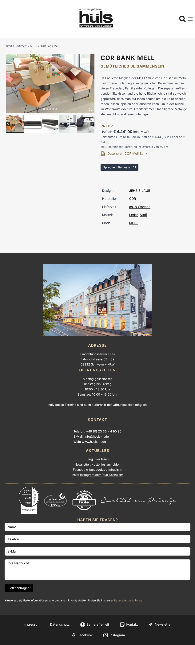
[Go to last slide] (8, 124)
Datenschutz (60, 624)
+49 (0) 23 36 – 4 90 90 (103, 431)
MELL (133, 223)
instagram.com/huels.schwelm (102, 475)
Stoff (143, 215)
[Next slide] (92, 124)
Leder (133, 215)
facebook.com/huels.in (105, 469)
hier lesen (102, 459)
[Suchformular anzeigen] (182, 19)
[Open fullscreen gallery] (90, 109)
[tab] (44, 109)
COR (132, 199)
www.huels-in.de (94, 442)
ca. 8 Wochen (139, 207)
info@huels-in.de (97, 436)
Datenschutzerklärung (128, 600)
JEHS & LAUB (139, 191)
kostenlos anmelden (106, 464)
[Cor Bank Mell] (50, 83)
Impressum (31, 624)
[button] (15, 124)
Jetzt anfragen (19, 588)
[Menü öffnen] (190, 19)
